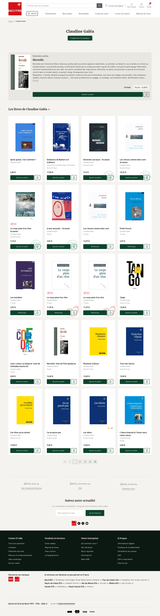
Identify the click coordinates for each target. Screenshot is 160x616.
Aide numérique (14, 559)
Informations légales (126, 543)
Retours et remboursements (20, 555)
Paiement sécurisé (16, 551)
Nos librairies (86, 547)
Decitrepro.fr (86, 555)
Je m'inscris (95, 513)
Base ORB (85, 559)
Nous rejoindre (87, 551)
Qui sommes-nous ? (89, 543)
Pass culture (50, 551)
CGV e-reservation (125, 559)
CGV (119, 555)
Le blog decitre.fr (52, 555)
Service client (14, 563)
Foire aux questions (16, 543)
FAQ (80, 488)
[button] (91, 71)
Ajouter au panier (88, 94)
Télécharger (95, 246)
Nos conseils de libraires (31, 488)
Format (127, 87)
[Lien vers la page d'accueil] (15, 8)
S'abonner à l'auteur (80, 38)
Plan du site (122, 563)
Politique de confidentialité (129, 547)
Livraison (12, 547)
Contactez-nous (128, 488)
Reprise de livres (52, 547)
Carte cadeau (50, 543)
